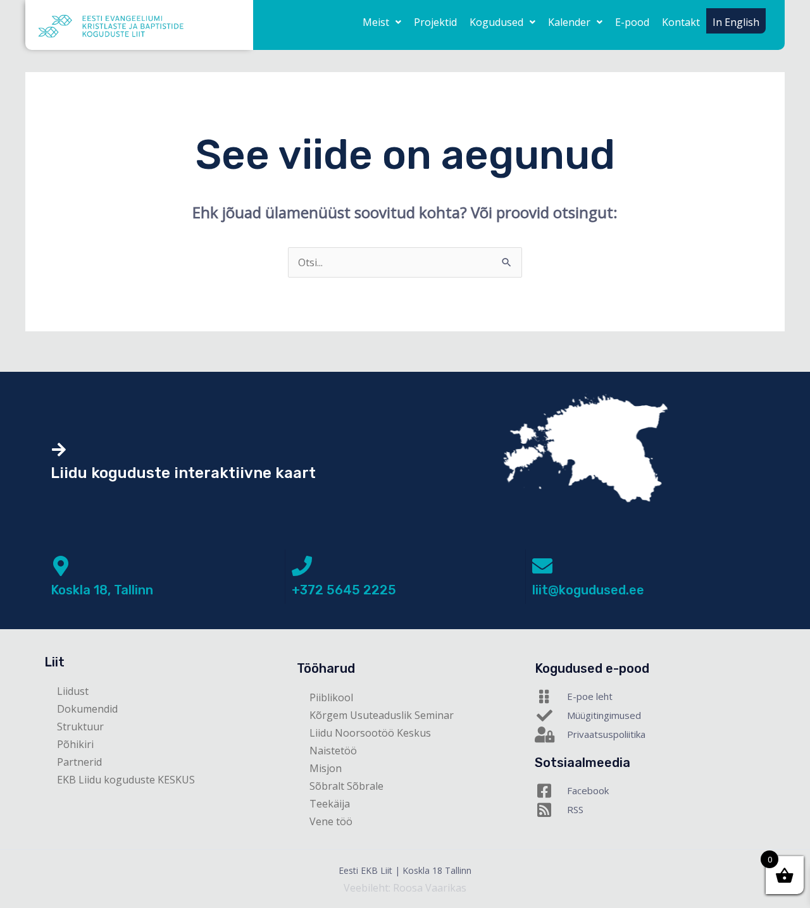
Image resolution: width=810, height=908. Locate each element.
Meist (376, 22)
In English (736, 22)
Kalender (569, 22)
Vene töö (330, 821)
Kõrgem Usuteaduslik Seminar (381, 715)
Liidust (73, 691)
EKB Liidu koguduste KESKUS (126, 780)
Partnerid (79, 762)
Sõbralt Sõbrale (346, 786)
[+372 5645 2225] (302, 566)
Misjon (325, 768)
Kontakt (681, 22)
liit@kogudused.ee (588, 590)
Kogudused (496, 22)
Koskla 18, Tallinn (102, 590)
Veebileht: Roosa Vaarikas (405, 888)
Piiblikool (331, 697)
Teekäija (329, 804)
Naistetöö (333, 751)
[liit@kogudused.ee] (542, 566)
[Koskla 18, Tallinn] (61, 566)
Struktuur (80, 726)
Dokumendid (87, 709)
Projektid (435, 22)
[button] (382, 22)
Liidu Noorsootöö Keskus (370, 733)
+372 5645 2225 (344, 590)
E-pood (632, 22)
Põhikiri (75, 744)
